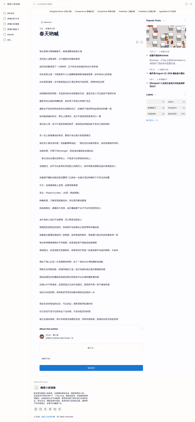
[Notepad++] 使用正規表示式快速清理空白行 (167, 85)
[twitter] (176, 101)
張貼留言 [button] (91, 368)
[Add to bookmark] (183, 28)
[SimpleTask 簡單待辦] (106, 11)
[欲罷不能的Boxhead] (166, 36)
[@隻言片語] (46, 358)
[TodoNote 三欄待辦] (127, 11)
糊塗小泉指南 (13, 4)
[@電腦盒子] (163, 79)
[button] (5, 4)
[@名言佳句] (176, 113)
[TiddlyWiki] (156, 113)
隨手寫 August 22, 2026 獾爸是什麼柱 (167, 73)
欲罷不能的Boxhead (159, 55)
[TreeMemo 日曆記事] (147, 11)
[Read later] (137, 42)
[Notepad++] (176, 107)
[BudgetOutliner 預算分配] (60, 11)
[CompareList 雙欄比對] (84, 11)
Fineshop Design (184, 416)
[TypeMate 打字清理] (167, 11)
